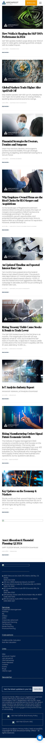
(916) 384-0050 (9, 593)
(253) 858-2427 (9, 601)
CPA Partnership (8, 660)
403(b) (4, 616)
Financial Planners (31, 226)
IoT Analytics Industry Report (18, 387)
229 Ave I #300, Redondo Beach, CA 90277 (19, 582)
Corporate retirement (10, 620)
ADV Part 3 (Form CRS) (24, 722)
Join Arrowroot (7, 658)
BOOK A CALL (31, 3)
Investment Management (11, 610)
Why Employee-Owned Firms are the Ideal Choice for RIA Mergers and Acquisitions (22, 200)
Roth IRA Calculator (9, 642)
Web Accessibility (36, 729)
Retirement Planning (9, 622)
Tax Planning (6, 624)
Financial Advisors (21, 226)
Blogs (10, 459)
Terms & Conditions (10, 729)
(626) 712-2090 (9, 586)
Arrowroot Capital (8, 656)
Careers (5, 665)
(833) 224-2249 (9, 580)
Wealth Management (21, 102)
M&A (3, 654)
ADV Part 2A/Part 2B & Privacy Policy (24, 716)
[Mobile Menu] (40, 3)
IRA (3, 614)
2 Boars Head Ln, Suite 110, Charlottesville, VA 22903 (22, 584)
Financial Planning (8, 628)
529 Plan (5, 612)
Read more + (5, 52)
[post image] (22, 17)
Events (4, 667)
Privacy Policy (24, 729)
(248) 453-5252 (9, 597)
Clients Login (7, 671)
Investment (13, 49)
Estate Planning (8, 626)
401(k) (4, 618)
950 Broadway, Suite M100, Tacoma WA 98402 (20, 599)
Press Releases (12, 395)
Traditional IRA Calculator (11, 640)
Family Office (13, 226)
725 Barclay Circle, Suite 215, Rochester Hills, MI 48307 (23, 595)
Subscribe (38, 689)
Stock (17, 49)
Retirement (19, 158)
